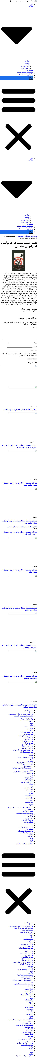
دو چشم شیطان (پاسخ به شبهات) (23, 768)
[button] (18, 118)
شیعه (31, 786)
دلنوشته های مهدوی (27, 782)
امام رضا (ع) (29, 739)
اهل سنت (30, 773)
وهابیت (31, 834)
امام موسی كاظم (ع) (26, 752)
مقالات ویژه (29, 70)
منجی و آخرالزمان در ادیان (25, 831)
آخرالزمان (30, 728)
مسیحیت (30, 823)
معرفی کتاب (25, 68)
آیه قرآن (30, 712)
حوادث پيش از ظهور (27, 719)
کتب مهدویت (29, 802)
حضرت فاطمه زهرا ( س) (25, 762)
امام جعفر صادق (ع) (27, 732)
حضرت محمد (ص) (27, 764)
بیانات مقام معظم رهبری (25, 72)
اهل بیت (30, 753)
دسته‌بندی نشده (28, 726)
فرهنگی (30, 800)
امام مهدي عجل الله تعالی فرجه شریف (21, 714)
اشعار (27, 64)
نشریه (31, 804)
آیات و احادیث (25, 66)
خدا (32, 775)
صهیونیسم (20, 236)
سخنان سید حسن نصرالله (25, 73)
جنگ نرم (30, 761)
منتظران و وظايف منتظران (24, 843)
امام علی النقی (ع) (27, 744)
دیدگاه (34, 327)
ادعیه (31, 723)
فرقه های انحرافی (27, 820)
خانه (32, 4)
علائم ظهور (29, 816)
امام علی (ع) (29, 743)
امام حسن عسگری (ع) (26, 735)
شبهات (27, 63)
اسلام (31, 730)
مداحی (31, 841)
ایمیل (35, 346)
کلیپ (31, 840)
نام (35, 343)
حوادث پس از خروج (27, 718)
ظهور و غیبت (29, 814)
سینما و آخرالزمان (27, 811)
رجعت (31, 721)
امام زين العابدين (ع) (26, 741)
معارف (31, 825)
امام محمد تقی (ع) (27, 748)
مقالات (27, 61)
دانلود (31, 725)
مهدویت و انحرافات (27, 832)
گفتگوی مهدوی (28, 822)
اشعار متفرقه (29, 779)
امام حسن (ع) (28, 734)
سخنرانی (30, 836)
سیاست (30, 809)
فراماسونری (29, 798)
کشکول (30, 791)
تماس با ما (30, 75)
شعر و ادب (29, 789)
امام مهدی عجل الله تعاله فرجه (23, 771)
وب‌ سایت (34, 350)
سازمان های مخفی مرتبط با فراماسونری (20, 807)
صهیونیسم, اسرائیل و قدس (24, 813)
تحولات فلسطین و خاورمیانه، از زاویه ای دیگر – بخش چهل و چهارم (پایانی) (19, 446)
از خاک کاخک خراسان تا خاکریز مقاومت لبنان (20, 409)
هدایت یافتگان (28, 788)
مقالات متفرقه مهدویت (26, 827)
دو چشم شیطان (28, 766)
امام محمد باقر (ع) (27, 746)
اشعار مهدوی (29, 780)
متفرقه (31, 793)
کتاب (31, 838)
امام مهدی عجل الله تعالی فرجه (23, 750)
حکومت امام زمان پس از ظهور (23, 716)
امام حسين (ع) (28, 737)
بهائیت (31, 755)
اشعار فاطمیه (29, 777)
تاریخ (31, 759)
